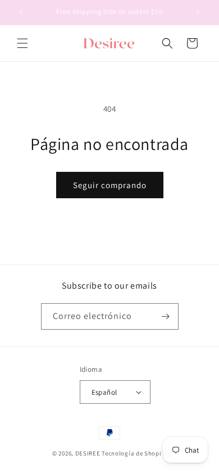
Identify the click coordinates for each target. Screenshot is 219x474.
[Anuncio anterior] (20, 12)
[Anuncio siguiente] (198, 12)
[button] (22, 43)
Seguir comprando (110, 185)
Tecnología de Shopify (134, 453)
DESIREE (88, 453)
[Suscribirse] (165, 316)
